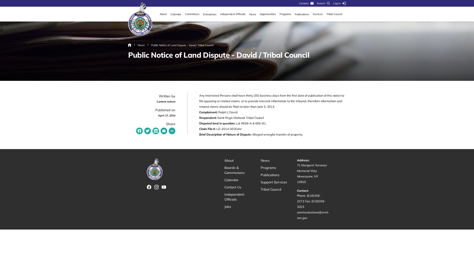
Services (318, 14)
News (252, 14)
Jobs (227, 207)
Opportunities (268, 14)
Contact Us (232, 187)
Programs (285, 14)
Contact (304, 3)
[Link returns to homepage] (140, 19)
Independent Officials (233, 14)
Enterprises (209, 14)
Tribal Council (334, 14)
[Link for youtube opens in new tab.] (164, 187)
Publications (302, 14)
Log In (337, 3)
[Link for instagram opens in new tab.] (156, 187)
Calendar (176, 14)
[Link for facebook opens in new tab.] (149, 187)
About (163, 14)
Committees (192, 14)
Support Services (274, 182)
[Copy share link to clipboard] (172, 131)
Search (321, 3)
